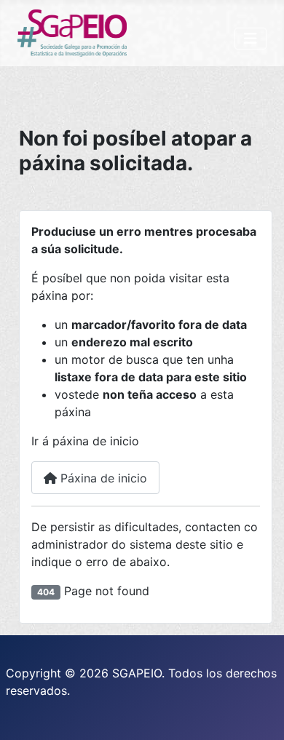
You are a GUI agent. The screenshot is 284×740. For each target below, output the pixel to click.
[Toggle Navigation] (250, 38)
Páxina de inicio (102, 478)
